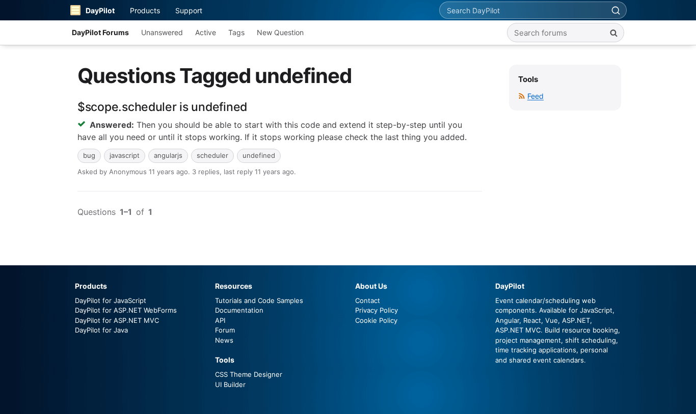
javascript (125, 155)
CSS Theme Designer (248, 374)
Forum (225, 330)
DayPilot (100, 10)
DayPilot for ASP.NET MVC (117, 320)
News (224, 340)
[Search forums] (613, 32)
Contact (367, 300)
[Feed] (521, 96)
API (220, 320)
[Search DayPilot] (615, 10)
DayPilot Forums (100, 32)
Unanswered (162, 32)
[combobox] (522, 10)
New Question (280, 32)
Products (145, 10)
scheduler (212, 155)
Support (188, 10)
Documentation (239, 310)
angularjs (168, 155)
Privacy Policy (376, 310)
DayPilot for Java (101, 330)
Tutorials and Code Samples (259, 300)
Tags (236, 32)
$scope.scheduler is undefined (162, 107)
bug (89, 155)
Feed (535, 96)
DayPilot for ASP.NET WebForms (126, 310)
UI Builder (230, 384)
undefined (259, 155)
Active (205, 32)
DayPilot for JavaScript (110, 300)
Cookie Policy (376, 320)
